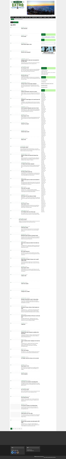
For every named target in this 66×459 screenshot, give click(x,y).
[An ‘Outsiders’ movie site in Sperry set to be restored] (15, 361)
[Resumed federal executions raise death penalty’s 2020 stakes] (15, 424)
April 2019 (42, 175)
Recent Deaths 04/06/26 (44, 85)
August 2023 (43, 124)
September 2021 (43, 146)
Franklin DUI (23, 324)
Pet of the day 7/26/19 (25, 389)
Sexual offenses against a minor (26, 44)
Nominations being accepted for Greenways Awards (29, 235)
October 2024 (43, 110)
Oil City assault (23, 36)
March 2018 (43, 188)
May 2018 (42, 186)
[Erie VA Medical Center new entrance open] (15, 215)
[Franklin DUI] (15, 327)
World (22, 90)
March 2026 (43, 93)
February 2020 (43, 165)
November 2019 (43, 168)
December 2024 (43, 108)
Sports (30, 17)
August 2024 (43, 112)
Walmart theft (23, 139)
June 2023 (42, 126)
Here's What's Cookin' (24, 74)
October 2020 (43, 157)
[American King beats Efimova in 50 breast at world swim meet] (15, 319)
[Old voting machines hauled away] (15, 175)
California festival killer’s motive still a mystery (29, 91)
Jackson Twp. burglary (24, 283)
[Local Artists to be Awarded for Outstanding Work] (15, 385)
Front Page (12, 17)
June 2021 (42, 149)
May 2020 (42, 162)
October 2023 (43, 122)
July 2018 (42, 184)
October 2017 (43, 193)
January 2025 (43, 107)
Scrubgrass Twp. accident (25, 291)
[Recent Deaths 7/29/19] (15, 271)
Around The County (34, 17)
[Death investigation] (15, 377)
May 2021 (42, 150)
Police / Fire (26, 17)
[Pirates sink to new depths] (15, 191)
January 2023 (43, 131)
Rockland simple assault (25, 131)
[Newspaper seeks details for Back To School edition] (15, 302)
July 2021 (42, 148)
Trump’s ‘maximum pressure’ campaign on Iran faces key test (30, 341)
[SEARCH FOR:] (51, 19)
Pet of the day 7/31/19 (25, 68)
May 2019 (42, 174)
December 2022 (43, 132)
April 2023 (42, 128)
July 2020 (42, 160)
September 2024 (43, 111)
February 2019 (43, 177)
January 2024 (43, 119)
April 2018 (42, 187)
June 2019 (42, 173)
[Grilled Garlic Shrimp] (15, 231)
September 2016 (43, 205)
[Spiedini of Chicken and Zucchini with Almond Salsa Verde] (15, 158)
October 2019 (43, 169)
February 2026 (43, 94)
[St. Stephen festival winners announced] (15, 167)
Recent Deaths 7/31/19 (25, 116)
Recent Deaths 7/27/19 (25, 366)
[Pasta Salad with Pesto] (15, 401)
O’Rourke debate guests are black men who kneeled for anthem (30, 180)
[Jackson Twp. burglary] (15, 287)
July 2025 (42, 101)
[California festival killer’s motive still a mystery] (15, 95)
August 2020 (43, 159)
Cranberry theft (23, 275)
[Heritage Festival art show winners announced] (15, 87)
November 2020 (43, 156)
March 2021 (43, 152)
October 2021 (43, 145)
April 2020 (42, 163)
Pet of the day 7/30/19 (24, 147)
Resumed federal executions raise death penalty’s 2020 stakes (30, 421)
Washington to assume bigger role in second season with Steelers (30, 100)
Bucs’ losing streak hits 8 (25, 251)
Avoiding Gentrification (44, 70)
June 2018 (42, 185)
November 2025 (43, 97)
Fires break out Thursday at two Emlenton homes (29, 405)
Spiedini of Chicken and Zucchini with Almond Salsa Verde (29, 156)
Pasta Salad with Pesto (25, 397)
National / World (17, 17)
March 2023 (43, 129)
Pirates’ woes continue (25, 350)
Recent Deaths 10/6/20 (44, 74)
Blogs (51, 17)
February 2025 (43, 106)
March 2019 (43, 176)
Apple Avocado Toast (44, 71)
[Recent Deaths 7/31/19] (15, 119)
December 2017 (43, 191)
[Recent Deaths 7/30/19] (15, 207)
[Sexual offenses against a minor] (15, 47)
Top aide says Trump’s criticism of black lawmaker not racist (30, 307)
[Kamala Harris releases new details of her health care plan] (15, 246)
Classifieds (44, 17)
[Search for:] (48, 43)
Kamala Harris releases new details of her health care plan (30, 243)
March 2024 (43, 117)
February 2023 (43, 130)
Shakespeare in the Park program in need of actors (47, 83)
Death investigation (24, 374)
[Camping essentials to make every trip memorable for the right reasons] (15, 63)
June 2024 (42, 114)
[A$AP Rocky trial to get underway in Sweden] (15, 199)
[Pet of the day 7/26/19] (15, 393)
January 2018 (43, 190)
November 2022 (43, 133)
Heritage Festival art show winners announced (28, 83)
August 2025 (43, 100)
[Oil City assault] (15, 39)
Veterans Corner (23, 210)
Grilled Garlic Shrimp (24, 227)
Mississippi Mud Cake (24, 75)
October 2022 (43, 134)
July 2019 (42, 172)
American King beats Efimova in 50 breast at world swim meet (30, 316)
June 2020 (42, 161)
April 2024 (42, 116)
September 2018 (43, 182)
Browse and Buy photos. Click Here (48, 37)
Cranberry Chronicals (24, 380)
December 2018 (43, 179)
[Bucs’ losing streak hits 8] (15, 254)
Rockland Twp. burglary (25, 123)
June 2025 (42, 102)
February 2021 (43, 153)
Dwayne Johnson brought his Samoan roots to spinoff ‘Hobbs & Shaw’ (30, 260)
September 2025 (43, 99)
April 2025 (42, 104)
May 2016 (42, 209)
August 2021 (43, 147)
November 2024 (43, 109)
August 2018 (43, 183)
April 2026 (42, 92)
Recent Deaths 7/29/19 (25, 267)
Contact (49, 17)
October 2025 (43, 98)
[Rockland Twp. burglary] (15, 127)
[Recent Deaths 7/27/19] (15, 369)
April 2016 (42, 210)
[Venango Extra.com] (17, 5)
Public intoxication (24, 28)
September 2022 (43, 135)
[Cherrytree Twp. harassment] (15, 55)
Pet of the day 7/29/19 (23, 219)
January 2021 (43, 154)
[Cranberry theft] (15, 279)
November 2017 (43, 192)
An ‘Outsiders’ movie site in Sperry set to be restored (30, 358)
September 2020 (43, 158)
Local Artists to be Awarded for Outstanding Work (29, 381)
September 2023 (43, 123)
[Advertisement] (48, 26)
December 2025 (43, 96)
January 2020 (43, 166)
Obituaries (22, 17)
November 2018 (43, 180)
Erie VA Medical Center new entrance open (28, 211)
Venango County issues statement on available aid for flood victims (30, 332)
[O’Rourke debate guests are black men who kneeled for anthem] (15, 183)
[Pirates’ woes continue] (15, 353)
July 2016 (42, 207)
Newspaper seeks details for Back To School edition (29, 299)
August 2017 (43, 195)
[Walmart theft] (15, 143)
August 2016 (43, 206)
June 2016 (42, 208)
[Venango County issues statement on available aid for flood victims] (15, 335)
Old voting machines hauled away (26, 171)
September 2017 (43, 194)
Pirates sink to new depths (25, 188)
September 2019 (43, 170)
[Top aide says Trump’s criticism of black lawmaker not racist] (15, 310)
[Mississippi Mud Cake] (15, 79)
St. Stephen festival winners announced (27, 163)
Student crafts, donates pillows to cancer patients (48, 72)
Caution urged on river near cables (27, 413)
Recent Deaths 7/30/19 (25, 204)
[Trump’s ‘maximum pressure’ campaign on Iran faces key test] (15, 344)
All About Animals (23, 66)
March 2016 (43, 211)
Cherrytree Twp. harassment (25, 52)
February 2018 (43, 189)
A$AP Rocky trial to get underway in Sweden (28, 196)
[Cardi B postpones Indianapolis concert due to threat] (15, 111)
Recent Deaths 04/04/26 (44, 87)
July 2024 (42, 113)
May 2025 (42, 103)
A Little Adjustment (43, 81)
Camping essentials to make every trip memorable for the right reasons (30, 60)
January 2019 (43, 178)
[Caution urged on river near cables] (15, 416)
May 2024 (42, 115)
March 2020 (43, 164)
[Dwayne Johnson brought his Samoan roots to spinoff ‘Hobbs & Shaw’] (15, 262)
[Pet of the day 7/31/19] (15, 71)
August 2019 (43, 171)
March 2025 (43, 105)
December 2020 (43, 155)
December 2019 (43, 167)
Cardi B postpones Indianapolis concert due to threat (30, 108)
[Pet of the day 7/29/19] (14, 223)
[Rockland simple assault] (15, 135)
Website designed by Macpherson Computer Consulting (50, 457)
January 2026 (43, 95)
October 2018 (43, 181)
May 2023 (42, 127)
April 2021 (42, 151)
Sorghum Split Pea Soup (44, 73)
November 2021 (43, 144)
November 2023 (43, 121)
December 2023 (43, 120)
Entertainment (40, 17)
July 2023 (42, 125)
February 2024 (43, 118)
